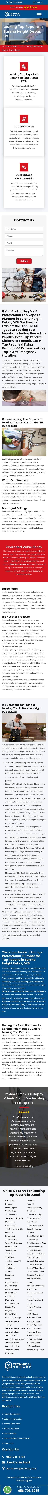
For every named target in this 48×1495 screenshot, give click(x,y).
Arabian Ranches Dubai (34, 1309)
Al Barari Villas (11, 1240)
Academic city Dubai (35, 1350)
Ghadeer (9, 1232)
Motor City (9, 1300)
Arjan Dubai (32, 1289)
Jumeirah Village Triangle (12, 1323)
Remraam (9, 1275)
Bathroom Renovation (13, 1419)
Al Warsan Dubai (34, 1318)
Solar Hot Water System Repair (17, 1438)
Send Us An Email (18, 1462)
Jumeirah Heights (12, 1346)
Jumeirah (31, 1200)
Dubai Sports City (34, 1218)
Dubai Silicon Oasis (35, 1225)
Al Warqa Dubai (33, 1321)
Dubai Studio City (34, 1215)
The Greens (10, 1268)
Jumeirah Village (12, 1332)
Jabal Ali (30, 1204)
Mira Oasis (9, 1200)
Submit (24, 261)
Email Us (39, 2)
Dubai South (32, 1222)
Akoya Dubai (10, 1225)
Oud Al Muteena (12, 1289)
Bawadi (30, 1282)
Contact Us (8, 1443)
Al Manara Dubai (34, 1328)
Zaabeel (8, 1204)
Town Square (10, 1250)
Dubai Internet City (34, 1247)
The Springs (10, 1211)
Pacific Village (11, 1286)
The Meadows (11, 1215)
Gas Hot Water (10, 1433)
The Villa (9, 1254)
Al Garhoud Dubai (34, 1339)
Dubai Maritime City (35, 1236)
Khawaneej (10, 1236)
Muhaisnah (10, 1222)
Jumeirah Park (11, 1335)
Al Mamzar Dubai (34, 1332)
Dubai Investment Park (36, 1243)
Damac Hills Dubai (34, 1264)
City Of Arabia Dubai (35, 1271)
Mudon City (10, 1296)
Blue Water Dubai (34, 1279)
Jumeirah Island (12, 1343)
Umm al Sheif (11, 1247)
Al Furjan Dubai (33, 1343)
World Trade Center (13, 1243)
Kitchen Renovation (12, 1424)
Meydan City (10, 1311)
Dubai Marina (32, 1240)
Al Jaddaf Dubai (33, 1335)
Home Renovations (12, 1414)
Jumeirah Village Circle (15, 1328)
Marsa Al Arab (11, 1314)
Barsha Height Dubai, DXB (22, 1468)
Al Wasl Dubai (32, 1314)
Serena (8, 1271)
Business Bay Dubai (35, 1275)
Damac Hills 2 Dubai (35, 1261)
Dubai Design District (35, 1254)
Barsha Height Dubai (14, 46)
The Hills (9, 1264)
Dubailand (31, 1211)
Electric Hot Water (11, 1429)
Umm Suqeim (11, 1208)
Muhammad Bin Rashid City (12, 1305)
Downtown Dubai (34, 1257)
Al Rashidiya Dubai (35, 1325)
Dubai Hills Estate (34, 1250)
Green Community (34, 1208)
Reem (7, 1279)
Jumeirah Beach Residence (12, 1351)
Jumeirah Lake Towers (14, 1339)
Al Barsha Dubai (33, 1346)
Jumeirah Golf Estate (14, 1218)
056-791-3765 (28, 1491)
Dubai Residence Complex (34, 1231)
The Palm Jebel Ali (13, 1261)
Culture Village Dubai (35, 1268)
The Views (9, 1257)
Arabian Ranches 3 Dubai (35, 1294)
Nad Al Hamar (11, 1293)
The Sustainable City (14, 1229)
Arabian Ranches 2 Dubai (35, 1302)
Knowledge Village (13, 1318)
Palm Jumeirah (11, 1282)
